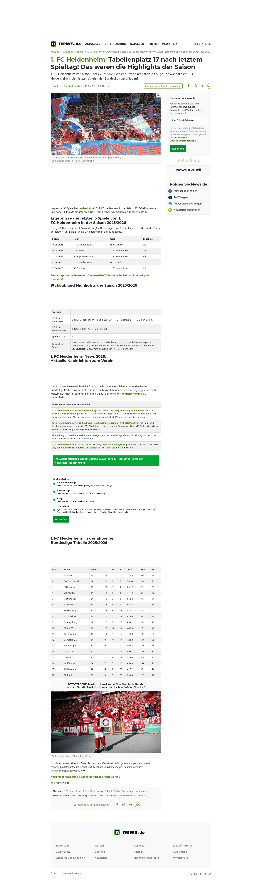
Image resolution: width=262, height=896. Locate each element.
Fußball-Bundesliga (123, 791)
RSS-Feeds (140, 845)
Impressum (62, 845)
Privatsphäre (180, 857)
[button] (163, 86)
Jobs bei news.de (182, 845)
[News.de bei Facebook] (202, 44)
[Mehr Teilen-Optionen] (208, 86)
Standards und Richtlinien (70, 857)
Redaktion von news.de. (135, 795)
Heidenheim (141, 791)
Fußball (108, 791)
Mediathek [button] (170, 44)
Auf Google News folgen (187, 203)
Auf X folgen (180, 197)
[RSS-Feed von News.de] (209, 44)
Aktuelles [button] (93, 44)
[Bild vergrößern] (158, 95)
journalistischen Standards (100, 795)
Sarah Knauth (72, 86)
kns (53, 782)
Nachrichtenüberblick (146, 857)
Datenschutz (62, 851)
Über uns (100, 851)
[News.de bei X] (206, 44)
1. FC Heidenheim (72, 791)
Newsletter (101, 857)
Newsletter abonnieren (186, 209)
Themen (154, 44)
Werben (99, 845)
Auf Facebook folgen (185, 190)
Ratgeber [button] (137, 44)
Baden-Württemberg (93, 791)
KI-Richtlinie (180, 851)
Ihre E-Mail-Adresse (62, 479)
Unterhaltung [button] (115, 44)
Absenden (61, 519)
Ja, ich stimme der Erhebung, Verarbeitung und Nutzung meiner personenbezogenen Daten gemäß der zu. (188, 134)
